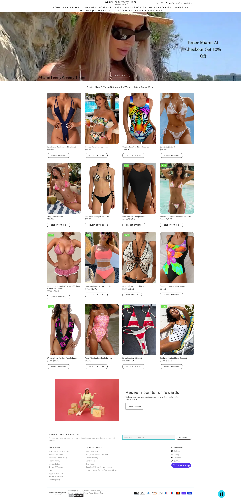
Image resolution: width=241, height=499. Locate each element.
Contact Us (90, 461)
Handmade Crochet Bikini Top (133, 286)
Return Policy (54, 461)
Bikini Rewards (92, 451)
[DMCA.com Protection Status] (76, 495)
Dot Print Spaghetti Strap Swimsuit (173, 358)
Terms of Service (56, 476)
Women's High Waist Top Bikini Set (98, 286)
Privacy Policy (54, 464)
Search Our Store (56, 454)
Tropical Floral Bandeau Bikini (96, 147)
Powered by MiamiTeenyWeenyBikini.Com (85, 493)
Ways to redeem (134, 406)
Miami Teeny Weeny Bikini (120, 3)
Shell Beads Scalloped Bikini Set (97, 216)
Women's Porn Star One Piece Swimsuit (62, 358)
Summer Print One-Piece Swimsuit (173, 286)
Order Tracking (92, 458)
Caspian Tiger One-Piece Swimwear (136, 147)
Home (51, 470)
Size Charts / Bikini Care (59, 451)
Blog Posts (90, 464)
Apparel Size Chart (56, 473)
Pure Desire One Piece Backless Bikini (61, 147)
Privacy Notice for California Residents (101, 470)
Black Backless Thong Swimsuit (134, 216)
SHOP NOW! (120, 75)
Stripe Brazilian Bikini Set (132, 358)
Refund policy (54, 480)
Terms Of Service (56, 467)
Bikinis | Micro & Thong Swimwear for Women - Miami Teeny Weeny (120, 87)
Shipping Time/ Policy (58, 458)
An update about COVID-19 (97, 454)
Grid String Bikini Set (168, 147)
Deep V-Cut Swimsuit (55, 216)
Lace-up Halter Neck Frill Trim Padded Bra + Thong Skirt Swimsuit (63, 287)
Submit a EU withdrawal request (99, 467)
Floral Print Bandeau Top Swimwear (98, 358)
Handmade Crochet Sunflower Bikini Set (175, 216)
